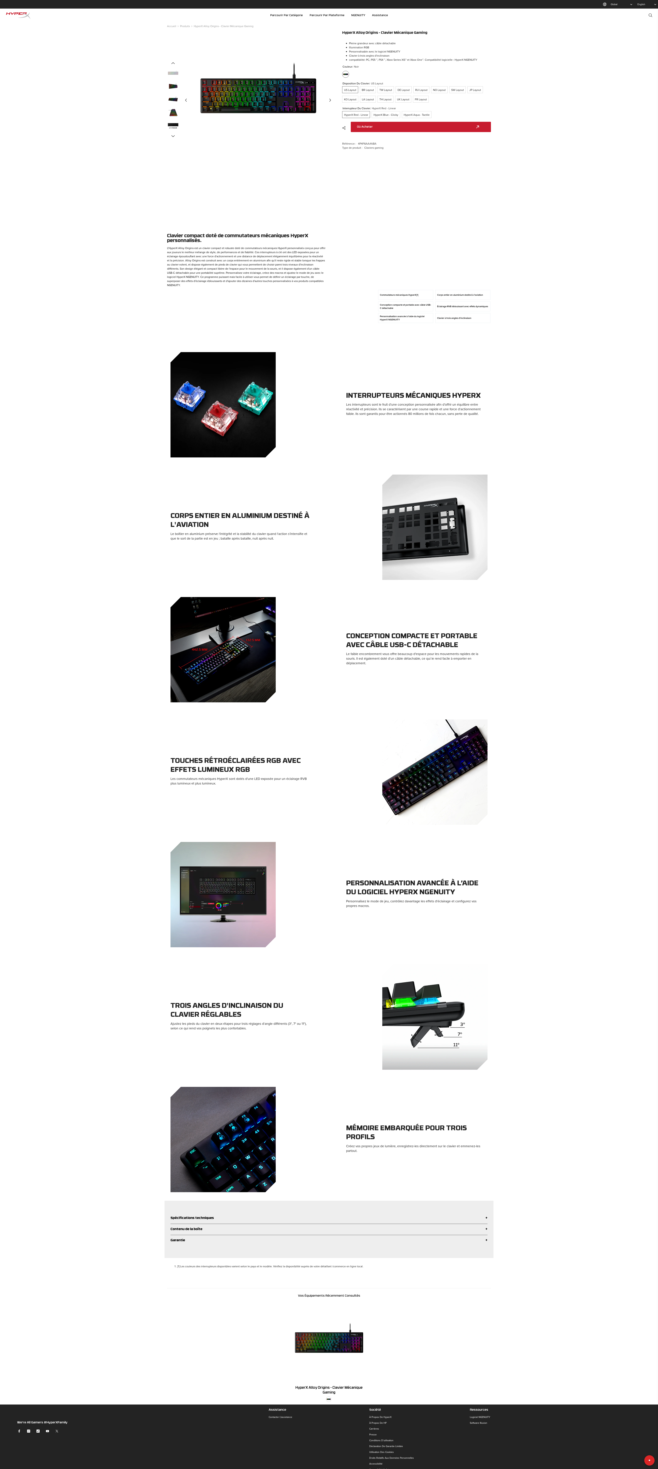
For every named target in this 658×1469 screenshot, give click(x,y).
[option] (258, 100)
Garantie (177, 1240)
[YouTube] (47, 1431)
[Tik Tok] (38, 1431)
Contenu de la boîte (186, 1229)
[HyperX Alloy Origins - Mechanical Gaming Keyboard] (329, 1342)
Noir (328, 1399)
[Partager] (345, 128)
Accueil (171, 26)
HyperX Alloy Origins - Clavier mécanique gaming (329, 1390)
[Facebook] (19, 1431)
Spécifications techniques (192, 1218)
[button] (186, 100)
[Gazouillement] (57, 1431)
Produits (185, 26)
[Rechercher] (650, 15)
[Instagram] (28, 1431)
